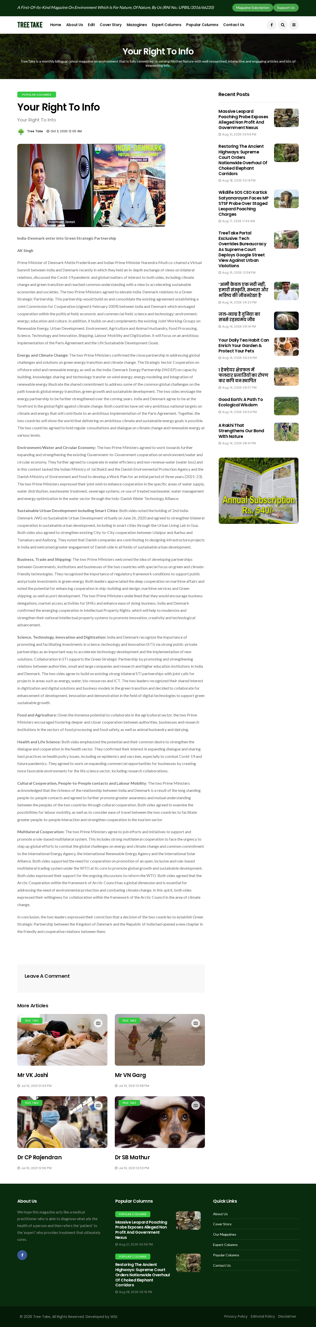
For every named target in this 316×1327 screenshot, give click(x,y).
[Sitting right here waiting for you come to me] (286, 118)
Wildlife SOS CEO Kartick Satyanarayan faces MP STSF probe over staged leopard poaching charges (243, 203)
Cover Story (110, 24)
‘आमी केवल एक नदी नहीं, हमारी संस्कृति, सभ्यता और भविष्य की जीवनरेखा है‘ (243, 290)
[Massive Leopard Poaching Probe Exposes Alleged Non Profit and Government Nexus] (188, 1220)
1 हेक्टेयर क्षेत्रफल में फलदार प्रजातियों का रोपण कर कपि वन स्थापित (243, 375)
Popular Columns (202, 24)
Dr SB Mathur (132, 1157)
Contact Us (233, 24)
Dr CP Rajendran (39, 1157)
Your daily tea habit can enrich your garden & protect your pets (243, 345)
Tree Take (35, 131)
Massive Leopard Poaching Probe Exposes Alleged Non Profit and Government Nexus (243, 119)
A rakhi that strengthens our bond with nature (241, 430)
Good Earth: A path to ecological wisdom (240, 402)
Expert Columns (166, 24)
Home (55, 24)
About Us (74, 24)
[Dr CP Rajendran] (62, 1122)
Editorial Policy (263, 1316)
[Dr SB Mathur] (160, 1122)
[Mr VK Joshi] (62, 1040)
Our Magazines (224, 1234)
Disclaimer (287, 1316)
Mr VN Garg (130, 1075)
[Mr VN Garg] (160, 1040)
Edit (91, 24)
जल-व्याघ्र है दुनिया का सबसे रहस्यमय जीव (239, 317)
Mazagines (137, 24)
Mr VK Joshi (32, 1075)
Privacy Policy (236, 1316)
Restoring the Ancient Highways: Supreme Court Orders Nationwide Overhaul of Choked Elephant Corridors (242, 159)
